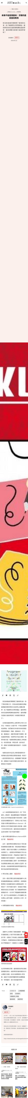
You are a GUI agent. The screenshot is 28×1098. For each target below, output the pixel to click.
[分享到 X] (13, 695)
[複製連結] (17, 695)
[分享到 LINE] (6, 695)
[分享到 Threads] (10, 695)
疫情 (11, 993)
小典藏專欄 (18, 11)
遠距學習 (20, 999)
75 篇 (9, 1008)
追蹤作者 (17, 37)
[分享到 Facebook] (2, 695)
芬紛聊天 (10, 37)
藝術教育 (12, 999)
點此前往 (10, 839)
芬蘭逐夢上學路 (14, 996)
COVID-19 (13, 991)
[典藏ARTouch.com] (14, 3)
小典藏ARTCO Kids (11, 11)
